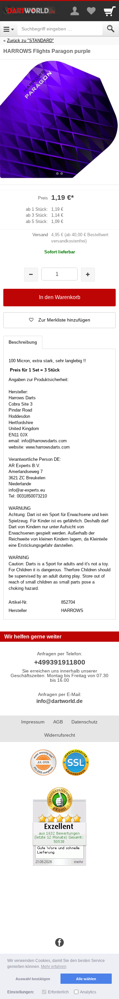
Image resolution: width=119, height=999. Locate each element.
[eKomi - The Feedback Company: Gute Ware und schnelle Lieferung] (59, 826)
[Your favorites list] (91, 11)
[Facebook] (59, 942)
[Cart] (109, 11)
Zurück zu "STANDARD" (30, 40)
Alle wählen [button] (86, 979)
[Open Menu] (9, 29)
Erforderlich (58, 992)
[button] (59, 320)
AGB (58, 721)
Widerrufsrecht (59, 735)
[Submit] (110, 28)
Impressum (33, 721)
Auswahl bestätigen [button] (33, 979)
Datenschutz (84, 721)
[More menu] (74, 11)
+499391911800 (59, 662)
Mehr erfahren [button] (53, 966)
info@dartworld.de (59, 701)
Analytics (88, 992)
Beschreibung (23, 342)
